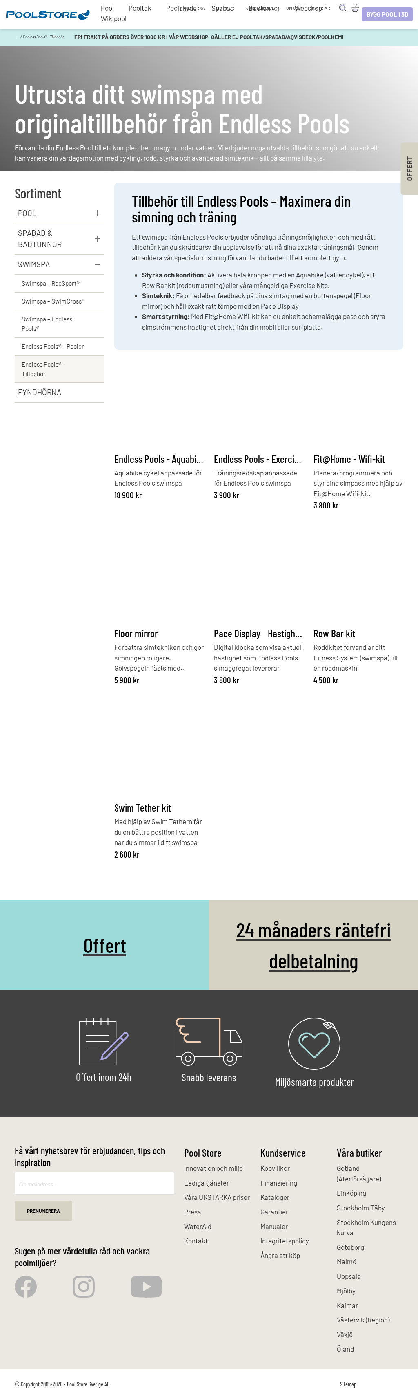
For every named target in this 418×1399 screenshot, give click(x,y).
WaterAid (197, 1226)
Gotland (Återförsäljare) (359, 1173)
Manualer (274, 1226)
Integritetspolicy (284, 1240)
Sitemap (348, 1384)
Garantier (274, 1212)
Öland (345, 1349)
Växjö (345, 1334)
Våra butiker (359, 1152)
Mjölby (346, 1291)
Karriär (321, 8)
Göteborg (350, 1247)
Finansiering (278, 1183)
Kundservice (260, 8)
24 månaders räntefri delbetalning (313, 945)
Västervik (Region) (363, 1319)
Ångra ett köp (280, 1255)
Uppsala (349, 1276)
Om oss (293, 8)
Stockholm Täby (361, 1207)
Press (192, 1212)
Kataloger (274, 1197)
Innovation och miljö (213, 1168)
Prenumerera (43, 1211)
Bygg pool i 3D (387, 14)
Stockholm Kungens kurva (366, 1227)
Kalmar (347, 1305)
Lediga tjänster (206, 1183)
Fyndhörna (192, 8)
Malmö (346, 1261)
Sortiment (38, 193)
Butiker (225, 8)
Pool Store (203, 1152)
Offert (104, 944)
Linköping (351, 1193)
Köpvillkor (275, 1168)
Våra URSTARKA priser (217, 1197)
